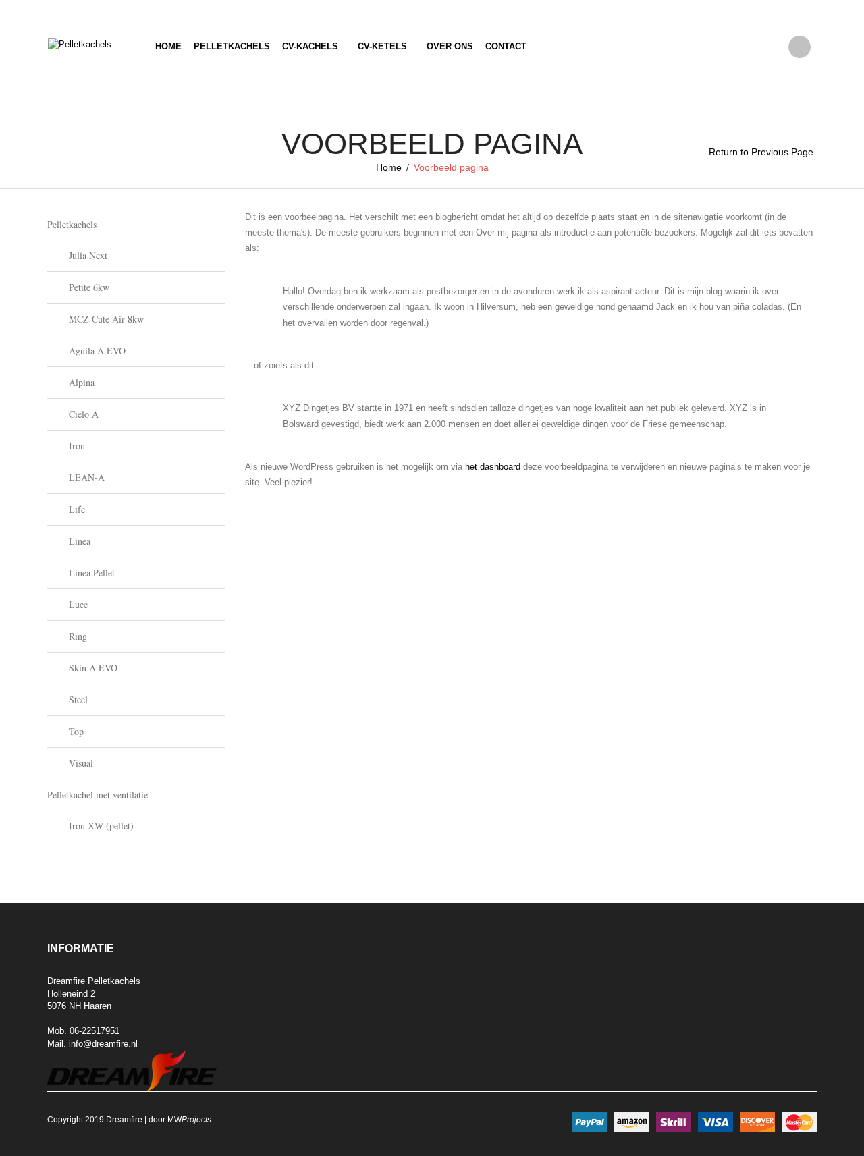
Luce (78, 604)
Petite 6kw (89, 287)
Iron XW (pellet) (101, 825)
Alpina (81, 382)
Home (168, 46)
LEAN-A (87, 477)
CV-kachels (310, 46)
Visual (81, 762)
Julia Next (88, 255)
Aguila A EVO (97, 350)
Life (77, 509)
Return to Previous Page (761, 151)
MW (189, 1119)
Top (76, 731)
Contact (505, 46)
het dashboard (492, 467)
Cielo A (84, 414)
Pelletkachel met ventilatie (97, 794)
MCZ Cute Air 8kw (106, 318)
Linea (79, 540)
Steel (78, 699)
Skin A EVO (93, 667)
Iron (77, 445)
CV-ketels (382, 46)
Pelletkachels (232, 46)
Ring (78, 636)
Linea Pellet (92, 572)
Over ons (450, 46)
